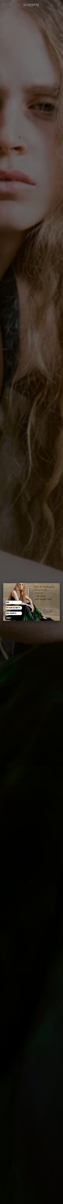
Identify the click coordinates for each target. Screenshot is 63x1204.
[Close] (60, 583)
